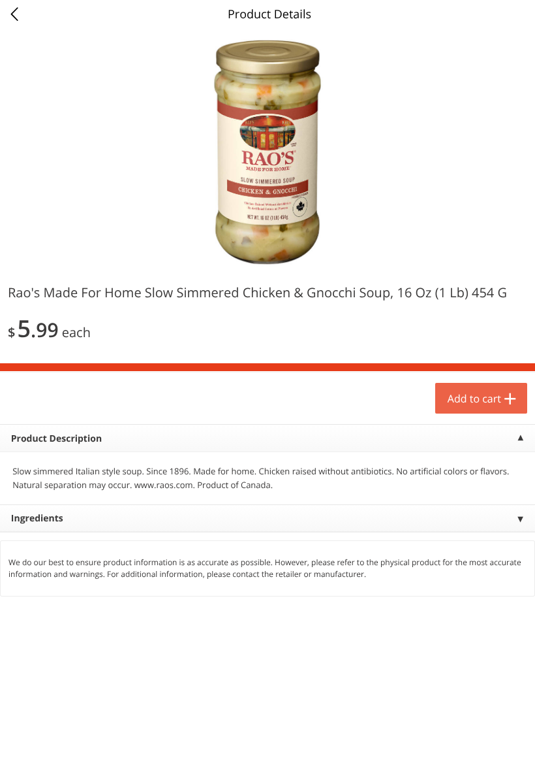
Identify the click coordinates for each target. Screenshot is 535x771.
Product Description (56, 439)
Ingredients (37, 518)
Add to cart (474, 398)
